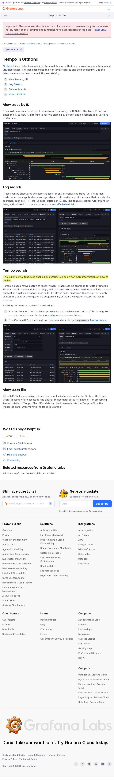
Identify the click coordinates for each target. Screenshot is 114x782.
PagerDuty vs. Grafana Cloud (93, 697)
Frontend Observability (14, 573)
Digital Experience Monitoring (55, 548)
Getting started (49, 43)
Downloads (8, 629)
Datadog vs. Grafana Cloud (92, 674)
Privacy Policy (50, 2)
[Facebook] (76, 764)
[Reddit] (109, 764)
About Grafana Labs (89, 619)
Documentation (9, 43)
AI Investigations (11, 595)
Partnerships (85, 629)
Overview (7, 530)
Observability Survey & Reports (56, 639)
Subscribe (102, 503)
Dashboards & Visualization (16, 563)
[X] (82, 764)
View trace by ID (18, 79)
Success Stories (86, 639)
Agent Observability (12, 549)
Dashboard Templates (14, 634)
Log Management (49, 570)
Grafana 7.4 (9, 66)
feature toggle (98, 320)
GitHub (6, 624)
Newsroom (84, 634)
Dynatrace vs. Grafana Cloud (93, 679)
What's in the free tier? (14, 539)
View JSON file (17, 94)
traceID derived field (63, 204)
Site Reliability (48, 566)
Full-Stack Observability (53, 535)
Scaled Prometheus (50, 553)
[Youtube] (103, 764)
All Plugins (83, 535)
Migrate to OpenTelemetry (54, 575)
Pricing (6, 535)
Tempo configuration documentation (60, 315)
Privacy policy (95, 511)
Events (44, 634)
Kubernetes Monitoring (14, 559)
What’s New (8, 600)
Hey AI (81, 658)
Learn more (103, 2)
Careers (82, 624)
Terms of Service (32, 2)
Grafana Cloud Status (13, 605)
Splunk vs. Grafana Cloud (91, 702)
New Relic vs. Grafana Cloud (93, 692)
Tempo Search (17, 89)
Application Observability (15, 554)
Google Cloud (85, 544)
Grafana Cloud (79, 742)
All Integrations (86, 530)
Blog (42, 624)
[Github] (96, 764)
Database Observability (14, 568)
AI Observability (48, 530)
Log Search (15, 84)
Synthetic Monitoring (13, 578)
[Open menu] (109, 9)
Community (46, 629)
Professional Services (89, 653)
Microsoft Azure (86, 549)
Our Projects (8, 619)
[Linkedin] (89, 764)
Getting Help (85, 648)
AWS (80, 539)
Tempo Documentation (30, 43)
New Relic (83, 563)
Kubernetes (84, 554)
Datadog (82, 559)
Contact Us (84, 643)
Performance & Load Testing (17, 582)
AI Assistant (8, 544)
